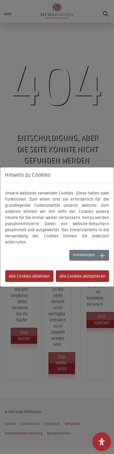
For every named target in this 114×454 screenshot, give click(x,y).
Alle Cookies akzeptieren (82, 276)
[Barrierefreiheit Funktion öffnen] (101, 441)
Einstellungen (84, 255)
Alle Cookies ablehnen (29, 276)
